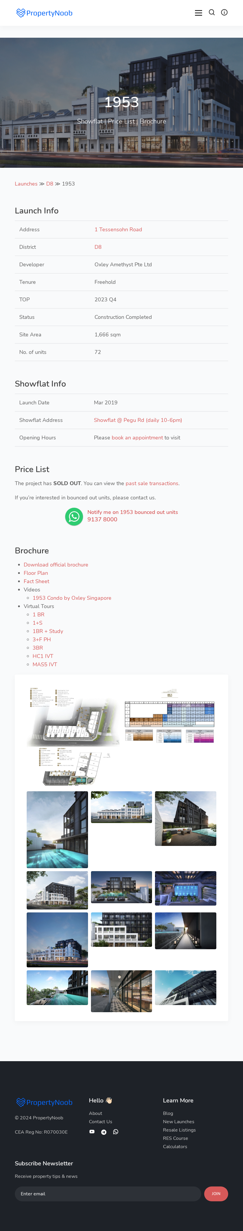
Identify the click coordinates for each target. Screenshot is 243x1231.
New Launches (178, 1121)
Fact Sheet (36, 581)
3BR (38, 647)
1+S (37, 622)
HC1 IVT (43, 656)
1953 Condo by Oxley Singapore (72, 598)
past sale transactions (152, 483)
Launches (26, 183)
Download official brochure (56, 564)
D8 (49, 183)
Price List (121, 121)
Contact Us (100, 1121)
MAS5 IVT (45, 664)
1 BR (38, 614)
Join (216, 1194)
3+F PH (42, 639)
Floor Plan (36, 573)
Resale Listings (179, 1130)
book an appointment (137, 437)
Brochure (153, 121)
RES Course (175, 1138)
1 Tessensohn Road (118, 229)
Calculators (175, 1146)
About (95, 1113)
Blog (168, 1113)
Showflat (90, 121)
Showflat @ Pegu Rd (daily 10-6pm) (138, 420)
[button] (212, 13)
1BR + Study (48, 631)
